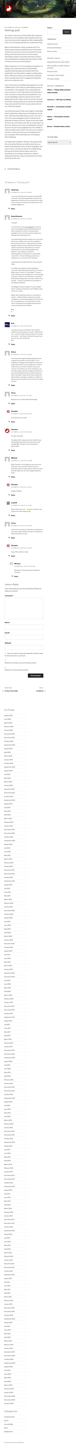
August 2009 (8, 1366)
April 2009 (7, 1381)
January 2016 (8, 1083)
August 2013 (8, 1190)
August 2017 (8, 1021)
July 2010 (7, 1326)
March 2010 (8, 1341)
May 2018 (7, 988)
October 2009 (8, 1359)
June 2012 (7, 1241)
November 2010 (9, 1311)
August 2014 (8, 1146)
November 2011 (9, 1267)
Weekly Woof (8, 1431)
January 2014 (8, 1171)
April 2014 (7, 1160)
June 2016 (7, 1068)
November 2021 (9, 874)
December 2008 (9, 1396)
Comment (9, 596)
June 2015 (7, 1109)
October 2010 (8, 1315)
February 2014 (8, 1168)
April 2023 (7, 815)
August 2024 (8, 771)
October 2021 (8, 877)
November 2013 (9, 1179)
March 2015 (8, 1120)
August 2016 (8, 1061)
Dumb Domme (16, 216)
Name (7, 622)
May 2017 (7, 1032)
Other (6, 1428)
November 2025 (9, 737)
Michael (14, 458)
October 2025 (8, 741)
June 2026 (7, 719)
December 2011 (9, 1263)
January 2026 (8, 730)
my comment (29, 227)
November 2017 (9, 1010)
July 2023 (7, 807)
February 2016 (8, 1080)
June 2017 (7, 1028)
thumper (24, 27)
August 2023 (8, 804)
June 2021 (7, 892)
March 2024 (8, 782)
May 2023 (7, 811)
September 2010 (9, 1319)
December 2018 (9, 973)
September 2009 (9, 1363)
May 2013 (7, 1201)
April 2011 (7, 1293)
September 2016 (9, 1057)
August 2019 (8, 951)
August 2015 (8, 1102)
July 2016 (7, 1065)
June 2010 (7, 1330)
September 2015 (9, 1098)
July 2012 (7, 1238)
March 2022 (8, 859)
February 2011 (8, 1300)
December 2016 (9, 1050)
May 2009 (7, 1378)
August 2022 (8, 844)
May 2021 (7, 896)
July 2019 (7, 954)
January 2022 (8, 866)
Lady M (14, 503)
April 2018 (7, 991)
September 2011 (9, 1274)
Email (7, 633)
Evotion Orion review (62, 126)
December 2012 (9, 1219)
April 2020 (7, 932)
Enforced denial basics (54, 48)
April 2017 (7, 1035)
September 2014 (9, 1142)
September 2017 (9, 1017)
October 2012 (8, 1227)
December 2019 (9, 943)
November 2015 (9, 1091)
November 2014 (9, 1135)
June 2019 (7, 958)
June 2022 (7, 851)
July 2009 (7, 1370)
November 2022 (9, 833)
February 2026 (8, 726)
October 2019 (8, 947)
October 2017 (8, 1013)
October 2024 (8, 763)
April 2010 (7, 1337)
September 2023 (9, 800)
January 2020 (8, 940)
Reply (13, 208)
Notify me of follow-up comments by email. (20, 663)
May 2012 (7, 1245)
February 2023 (8, 822)
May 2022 (7, 855)
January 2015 (8, 1127)
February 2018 (8, 999)
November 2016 (9, 1054)
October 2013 (8, 1183)
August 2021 (8, 885)
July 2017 (7, 1024)
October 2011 (8, 1271)
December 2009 (9, 1352)
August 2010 (8, 1322)
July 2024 (7, 774)
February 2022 (8, 863)
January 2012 (8, 1260)
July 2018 (7, 980)
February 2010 (8, 1344)
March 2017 (8, 1039)
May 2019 (7, 962)
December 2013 (9, 1175)
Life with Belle (14, 169)
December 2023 (9, 789)
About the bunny (52, 44)
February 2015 (8, 1124)
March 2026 (8, 723)
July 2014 (7, 1149)
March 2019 (8, 965)
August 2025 (8, 748)
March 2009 (8, 1385)
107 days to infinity (53, 79)
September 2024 (9, 767)
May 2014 (7, 1157)
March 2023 (8, 818)
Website (8, 643)
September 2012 (9, 1230)
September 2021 (9, 881)
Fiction (6, 1420)
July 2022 (7, 848)
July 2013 (7, 1194)
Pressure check (52, 71)
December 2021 (9, 870)
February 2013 (8, 1212)
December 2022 (9, 829)
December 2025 (9, 734)
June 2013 (7, 1197)
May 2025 (7, 752)
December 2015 (9, 1087)
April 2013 (7, 1205)
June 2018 (7, 984)
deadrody (15, 190)
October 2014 (8, 1138)
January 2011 (8, 1304)
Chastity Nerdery (9, 1417)
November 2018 (9, 977)
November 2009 (9, 1355)
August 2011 (8, 1278)
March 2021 (8, 899)
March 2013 (8, 1208)
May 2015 (7, 1113)
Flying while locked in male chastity (58, 62)
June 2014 (7, 1153)
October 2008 (8, 1403)
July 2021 (7, 888)
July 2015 (7, 1105)
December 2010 (9, 1308)
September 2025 (9, 745)
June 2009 (7, 1374)
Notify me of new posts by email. (16, 670)
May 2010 (7, 1333)
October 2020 (8, 914)
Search (49, 28)
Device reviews (52, 51)
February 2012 (8, 1256)
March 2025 (8, 756)
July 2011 (7, 1282)
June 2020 (7, 925)
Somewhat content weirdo (55, 75)
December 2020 (9, 910)
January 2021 (8, 907)
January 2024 (8, 785)
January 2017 (8, 1046)
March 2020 (8, 936)
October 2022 (8, 837)
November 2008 (9, 1400)
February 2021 (8, 903)
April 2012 (7, 1249)
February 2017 (8, 1043)
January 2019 (8, 969)
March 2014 (8, 1164)
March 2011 (8, 1297)
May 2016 (7, 1072)
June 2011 (7, 1286)
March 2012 (8, 1252)
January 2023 (8, 826)
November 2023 (9, 793)
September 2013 (9, 1186)
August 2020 (8, 918)
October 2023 (8, 796)
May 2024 (7, 778)
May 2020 (7, 929)
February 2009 (9, 1389)
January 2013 (8, 1216)
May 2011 (7, 1289)
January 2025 (8, 759)
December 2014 (9, 1131)
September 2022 (9, 840)
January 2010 (8, 1348)
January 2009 (8, 1392)
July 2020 (7, 921)
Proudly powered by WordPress (14, 1442)
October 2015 (8, 1094)
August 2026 (8, 715)
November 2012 (9, 1223)
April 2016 (7, 1076)
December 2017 (9, 1006)
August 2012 (8, 1234)
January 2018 (8, 1002)
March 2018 (8, 995)
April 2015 (7, 1116)
